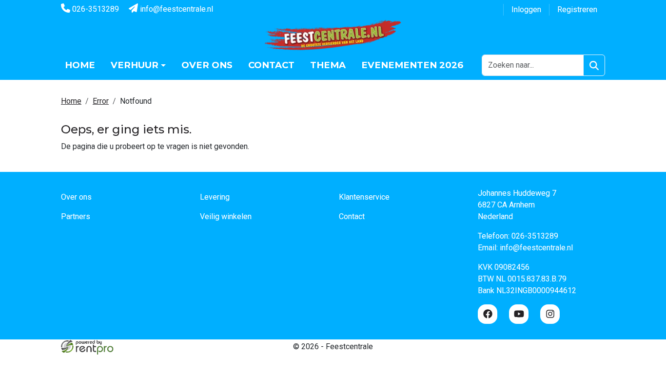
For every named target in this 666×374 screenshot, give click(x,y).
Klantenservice (364, 197)
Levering (215, 197)
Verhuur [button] (134, 65)
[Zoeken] (594, 65)
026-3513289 (94, 9)
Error (101, 101)
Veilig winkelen (226, 216)
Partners (75, 216)
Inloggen (526, 9)
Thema (328, 65)
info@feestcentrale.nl (175, 9)
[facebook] (487, 314)
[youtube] (519, 314)
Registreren (577, 9)
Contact (271, 65)
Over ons (207, 65)
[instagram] (550, 314)
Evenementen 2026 (412, 65)
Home (80, 65)
